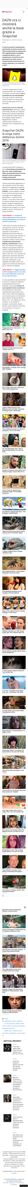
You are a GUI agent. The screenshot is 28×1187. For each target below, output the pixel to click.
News (6, 1019)
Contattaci (14, 1173)
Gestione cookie (23, 1185)
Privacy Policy (20, 1182)
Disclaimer (14, 1184)
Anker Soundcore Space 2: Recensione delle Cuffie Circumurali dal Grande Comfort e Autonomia (18, 1122)
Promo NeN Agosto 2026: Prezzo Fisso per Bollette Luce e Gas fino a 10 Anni (18, 1050)
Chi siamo (5, 1182)
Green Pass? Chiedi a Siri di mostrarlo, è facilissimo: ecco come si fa (14, 1033)
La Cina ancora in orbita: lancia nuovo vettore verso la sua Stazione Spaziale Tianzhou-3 (13, 1026)
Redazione (12, 1182)
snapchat (19, 1021)
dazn (14, 1021)
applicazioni (8, 1021)
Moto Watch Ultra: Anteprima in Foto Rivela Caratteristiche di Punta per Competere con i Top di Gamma (18, 1140)
